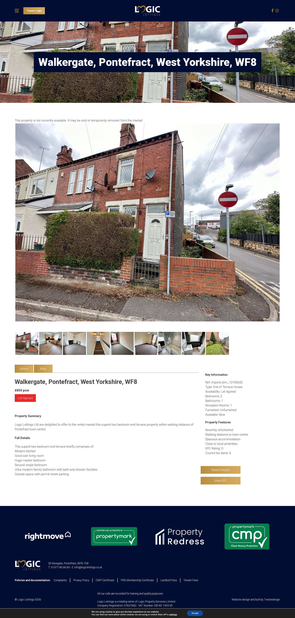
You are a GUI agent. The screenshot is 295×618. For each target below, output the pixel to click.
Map (43, 369)
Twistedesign (272, 599)
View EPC (220, 480)
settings (173, 614)
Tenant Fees (190, 580)
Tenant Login (34, 10)
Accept (195, 613)
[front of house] (147, 222)
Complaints (60, 580)
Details (24, 369)
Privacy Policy (81, 580)
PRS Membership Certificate (137, 580)
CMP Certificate (105, 580)
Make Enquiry (220, 470)
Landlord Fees (168, 580)
